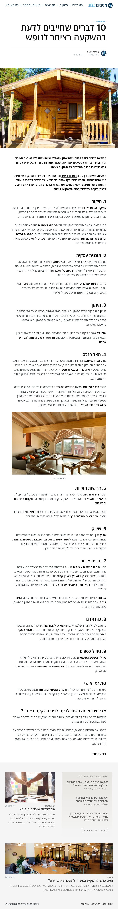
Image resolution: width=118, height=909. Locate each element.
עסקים (63, 5)
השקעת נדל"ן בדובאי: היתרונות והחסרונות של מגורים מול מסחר (92, 799)
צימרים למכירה (45, 374)
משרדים (77, 5)
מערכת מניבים (93, 52)
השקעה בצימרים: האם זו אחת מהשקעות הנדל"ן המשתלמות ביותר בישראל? (87, 784)
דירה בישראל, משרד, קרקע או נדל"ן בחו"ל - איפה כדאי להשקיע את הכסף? (88, 815)
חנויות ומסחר (32, 5)
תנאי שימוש (95, 904)
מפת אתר (85, 904)
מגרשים (50, 5)
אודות (110, 904)
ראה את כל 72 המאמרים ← (95, 830)
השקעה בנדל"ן (99, 21)
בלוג (104, 904)
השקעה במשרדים (64, 387)
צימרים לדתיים (37, 238)
